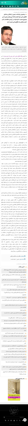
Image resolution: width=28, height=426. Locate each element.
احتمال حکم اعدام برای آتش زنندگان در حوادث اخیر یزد (14, 354)
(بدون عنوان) (22, 310)
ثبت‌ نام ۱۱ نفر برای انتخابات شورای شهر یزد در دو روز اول (14, 320)
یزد (10, 256)
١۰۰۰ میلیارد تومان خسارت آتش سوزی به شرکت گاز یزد (15, 333)
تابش (13, 256)
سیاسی (18, 259)
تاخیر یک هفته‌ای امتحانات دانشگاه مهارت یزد (16, 349)
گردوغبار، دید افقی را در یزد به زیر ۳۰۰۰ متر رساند (16, 297)
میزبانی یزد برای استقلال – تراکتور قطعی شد (16, 318)
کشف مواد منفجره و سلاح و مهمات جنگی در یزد (16, 290)
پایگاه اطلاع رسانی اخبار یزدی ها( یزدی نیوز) (13, 56)
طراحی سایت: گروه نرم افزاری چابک (14, 424)
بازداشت (17, 256)
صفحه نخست (13, 259)
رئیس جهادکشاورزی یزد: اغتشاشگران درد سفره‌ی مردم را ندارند (13, 346)
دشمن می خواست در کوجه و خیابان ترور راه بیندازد (15, 351)
